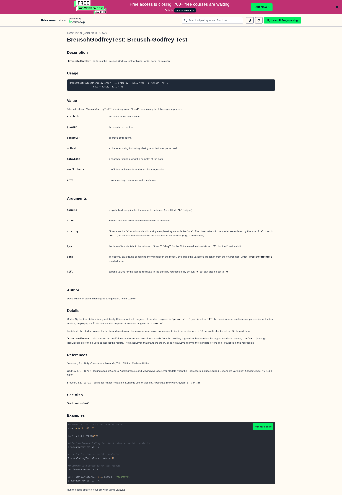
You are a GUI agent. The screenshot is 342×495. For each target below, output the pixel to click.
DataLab (120, 489)
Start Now (260, 7)
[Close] (337, 7)
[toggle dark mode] (250, 20)
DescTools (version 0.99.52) (87, 33)
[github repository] (259, 20)
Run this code (263, 426)
